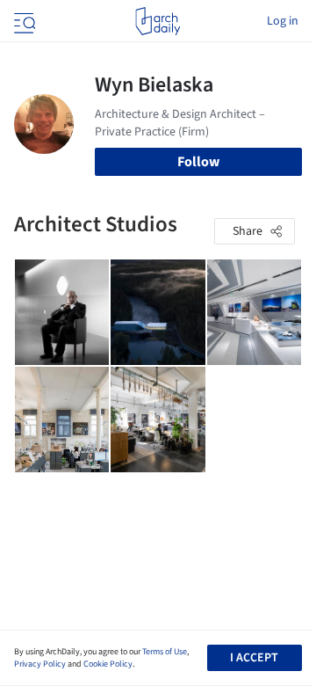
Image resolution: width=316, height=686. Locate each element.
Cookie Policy (108, 664)
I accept (254, 658)
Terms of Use (164, 652)
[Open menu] (23, 21)
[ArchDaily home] (157, 21)
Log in (282, 21)
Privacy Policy (40, 664)
